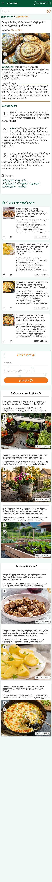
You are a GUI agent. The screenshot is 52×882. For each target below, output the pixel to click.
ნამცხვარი (7, 66)
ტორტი (22, 186)
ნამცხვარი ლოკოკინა (14, 180)
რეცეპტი (34, 183)
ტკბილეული (9, 186)
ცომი (13, 128)
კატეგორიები (42, 3)
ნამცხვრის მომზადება (14, 183)
